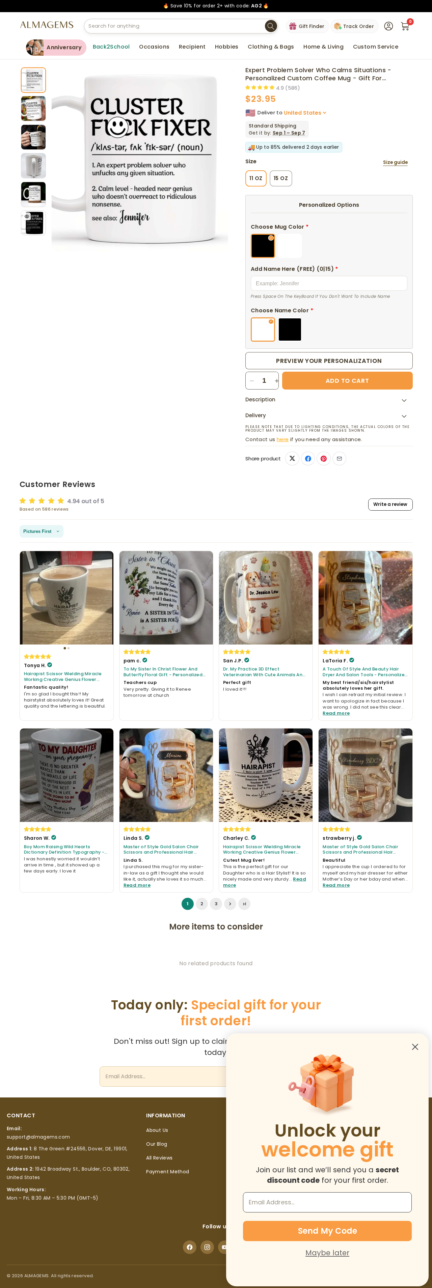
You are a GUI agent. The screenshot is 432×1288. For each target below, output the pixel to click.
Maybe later (327, 1253)
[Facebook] (189, 1247)
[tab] (33, 80)
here (283, 439)
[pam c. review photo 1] (166, 598)
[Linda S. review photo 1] (166, 775)
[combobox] (181, 26)
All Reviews (159, 1157)
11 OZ (256, 178)
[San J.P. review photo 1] (266, 598)
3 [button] (216, 903)
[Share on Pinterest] (323, 458)
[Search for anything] (271, 26)
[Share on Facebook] (308, 458)
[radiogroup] (329, 246)
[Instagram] (207, 1247)
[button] (154, 47)
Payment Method (167, 1171)
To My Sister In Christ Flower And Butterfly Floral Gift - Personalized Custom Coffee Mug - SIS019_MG (163, 672)
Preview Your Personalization (329, 360)
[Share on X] (292, 458)
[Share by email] (339, 458)
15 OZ (281, 178)
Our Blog (156, 1144)
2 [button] (201, 903)
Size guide (395, 162)
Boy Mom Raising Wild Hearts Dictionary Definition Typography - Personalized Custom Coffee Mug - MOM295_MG (65, 849)
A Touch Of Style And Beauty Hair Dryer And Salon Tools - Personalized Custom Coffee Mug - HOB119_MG (365, 672)
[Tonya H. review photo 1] (67, 598)
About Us (157, 1130)
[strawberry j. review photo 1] (365, 775)
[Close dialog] (415, 1047)
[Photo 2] (69, 648)
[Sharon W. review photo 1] (67, 775)
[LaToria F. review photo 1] (365, 598)
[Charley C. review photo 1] (266, 775)
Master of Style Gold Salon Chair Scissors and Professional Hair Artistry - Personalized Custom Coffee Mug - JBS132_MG (161, 849)
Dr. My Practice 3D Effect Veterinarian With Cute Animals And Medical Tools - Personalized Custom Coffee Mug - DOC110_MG (264, 672)
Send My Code (327, 1230)
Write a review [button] (390, 504)
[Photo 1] (64, 648)
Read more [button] (336, 713)
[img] (38, 656)
